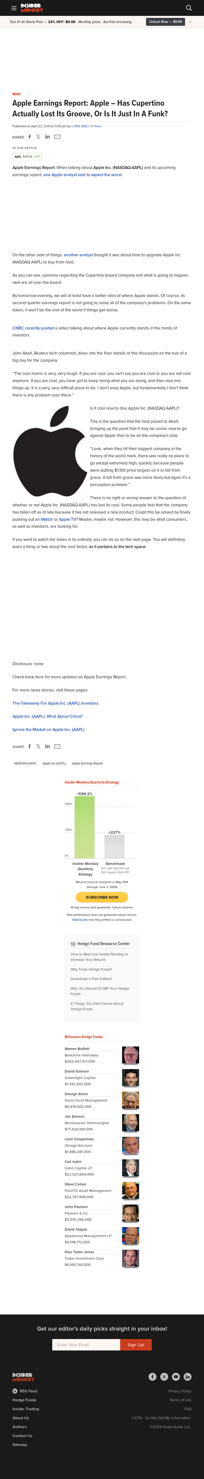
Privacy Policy (180, 1391)
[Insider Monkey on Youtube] (178, 1377)
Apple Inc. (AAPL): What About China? (47, 716)
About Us (20, 1418)
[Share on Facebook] (30, 136)
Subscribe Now (102, 897)
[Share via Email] (57, 136)
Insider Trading (25, 1409)
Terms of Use (180, 1400)
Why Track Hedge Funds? (91, 969)
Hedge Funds (24, 1400)
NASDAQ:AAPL (25, 763)
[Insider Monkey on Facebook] (154, 1377)
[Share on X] (39, 136)
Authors (19, 1427)
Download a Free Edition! (91, 979)
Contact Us (22, 1436)
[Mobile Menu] (14, 8)
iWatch (47, 519)
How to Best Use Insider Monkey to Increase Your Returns (99, 957)
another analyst (78, 255)
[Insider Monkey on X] (166, 1377)
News (16, 94)
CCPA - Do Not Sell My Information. (162, 1418)
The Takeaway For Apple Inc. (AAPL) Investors (55, 703)
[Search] (189, 8)
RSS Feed (28, 1391)
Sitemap (19, 1444)
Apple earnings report (87, 763)
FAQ (188, 1409)
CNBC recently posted (33, 328)
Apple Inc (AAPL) (54, 763)
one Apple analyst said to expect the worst (82, 175)
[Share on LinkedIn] (47, 136)
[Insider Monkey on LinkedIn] (188, 1377)
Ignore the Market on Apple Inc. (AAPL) (48, 729)
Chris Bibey (80, 126)
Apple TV (67, 519)
